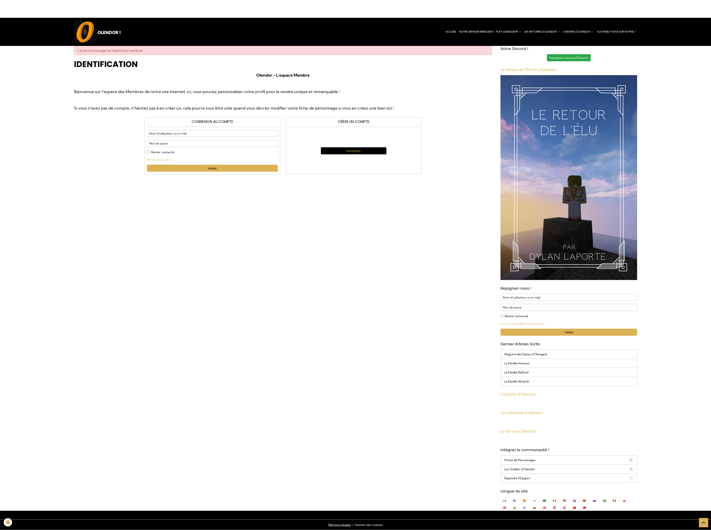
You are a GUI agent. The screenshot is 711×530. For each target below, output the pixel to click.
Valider (212, 168)
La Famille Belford (516, 372)
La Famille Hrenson (517, 363)
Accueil (451, 31)
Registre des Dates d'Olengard (525, 354)
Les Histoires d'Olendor (540, 31)
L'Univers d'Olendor (577, 31)
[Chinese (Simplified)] (574, 507)
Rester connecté (162, 152)
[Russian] (594, 500)
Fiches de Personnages (568, 460)
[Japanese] (534, 500)
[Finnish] (524, 507)
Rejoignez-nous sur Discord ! (568, 58)
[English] (514, 500)
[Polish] (624, 500)
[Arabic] (544, 500)
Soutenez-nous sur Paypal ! (616, 31)
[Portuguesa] (584, 500)
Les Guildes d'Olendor (568, 469)
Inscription (353, 151)
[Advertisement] (67, 8)
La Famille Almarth (516, 381)
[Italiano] (554, 500)
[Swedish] (604, 500)
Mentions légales (339, 525)
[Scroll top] (703, 522)
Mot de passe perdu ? (159, 159)
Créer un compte (510, 323)
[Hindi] (514, 507)
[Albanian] (584, 507)
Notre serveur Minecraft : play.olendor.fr (489, 31)
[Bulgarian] (534, 507)
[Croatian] (564, 507)
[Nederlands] (574, 500)
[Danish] (544, 507)
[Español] (524, 500)
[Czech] (554, 507)
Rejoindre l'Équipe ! (568, 478)
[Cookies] (8, 522)
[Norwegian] (504, 507)
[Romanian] (614, 500)
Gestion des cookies (369, 525)
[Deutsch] (564, 500)
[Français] (504, 500)
